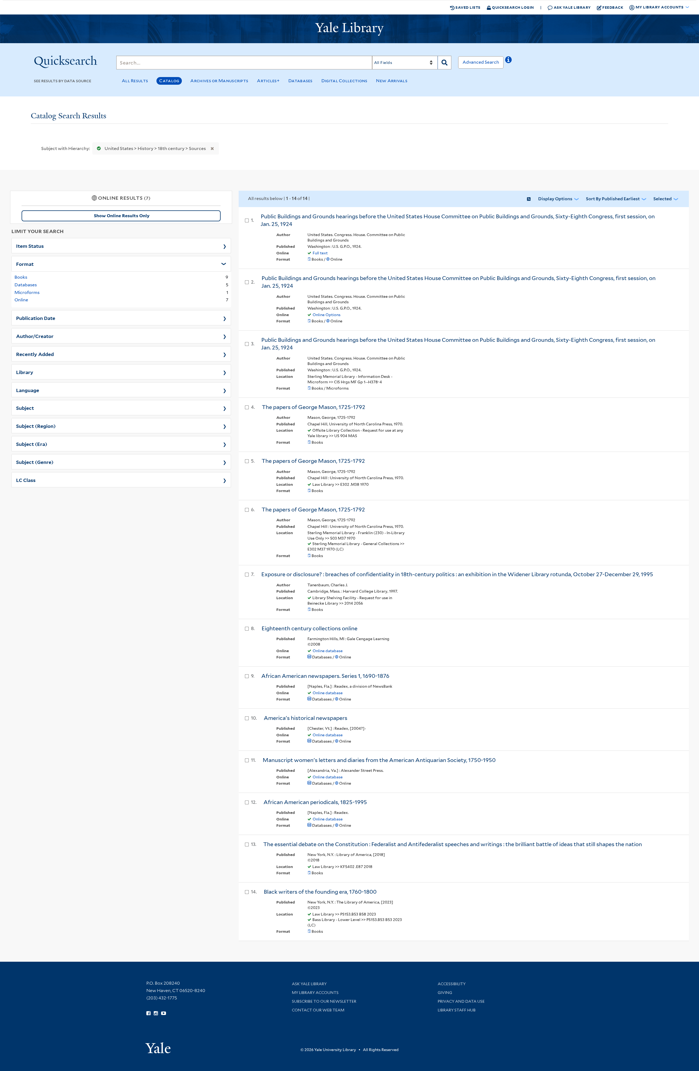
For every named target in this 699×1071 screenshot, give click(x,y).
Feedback (612, 7)
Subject (25, 407)
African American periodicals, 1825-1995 (315, 802)
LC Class (25, 479)
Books (20, 277)
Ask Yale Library (572, 7)
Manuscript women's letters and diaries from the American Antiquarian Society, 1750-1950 (379, 760)
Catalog (169, 80)
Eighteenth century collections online (309, 628)
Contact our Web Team (318, 1010)
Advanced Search (481, 62)
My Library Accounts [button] (660, 7)
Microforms (27, 292)
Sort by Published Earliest (613, 198)
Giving (445, 992)
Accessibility (452, 984)
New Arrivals (391, 80)
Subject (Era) (31, 443)
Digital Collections (344, 80)
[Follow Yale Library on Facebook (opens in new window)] (148, 1013)
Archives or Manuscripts (219, 80)
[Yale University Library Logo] (349, 29)
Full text (320, 253)
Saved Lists (468, 7)
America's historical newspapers (305, 718)
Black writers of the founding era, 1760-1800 (320, 891)
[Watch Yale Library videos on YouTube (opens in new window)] (163, 1013)
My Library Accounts (315, 992)
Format (25, 263)
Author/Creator (35, 336)
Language (27, 390)
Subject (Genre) (35, 461)
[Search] (444, 62)
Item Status (30, 245)
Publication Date (35, 317)
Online (21, 299)
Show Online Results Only (121, 215)
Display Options (555, 198)
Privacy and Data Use (461, 1001)
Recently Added (35, 354)
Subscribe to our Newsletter (324, 1001)
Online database (328, 651)
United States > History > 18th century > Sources (155, 148)
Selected (662, 198)
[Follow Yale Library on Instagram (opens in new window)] (156, 1013)
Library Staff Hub (457, 1010)
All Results (135, 80)
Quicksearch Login (512, 7)
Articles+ (268, 80)
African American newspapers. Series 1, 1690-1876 (325, 676)
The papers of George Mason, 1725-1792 (313, 407)
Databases (300, 80)
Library (24, 372)
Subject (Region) (36, 425)
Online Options (326, 315)
